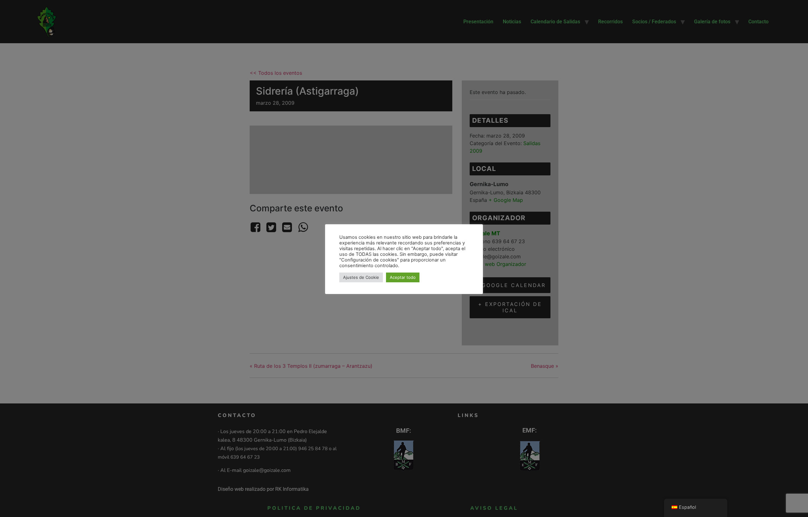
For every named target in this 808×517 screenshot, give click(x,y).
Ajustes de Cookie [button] (361, 277)
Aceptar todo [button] (403, 277)
